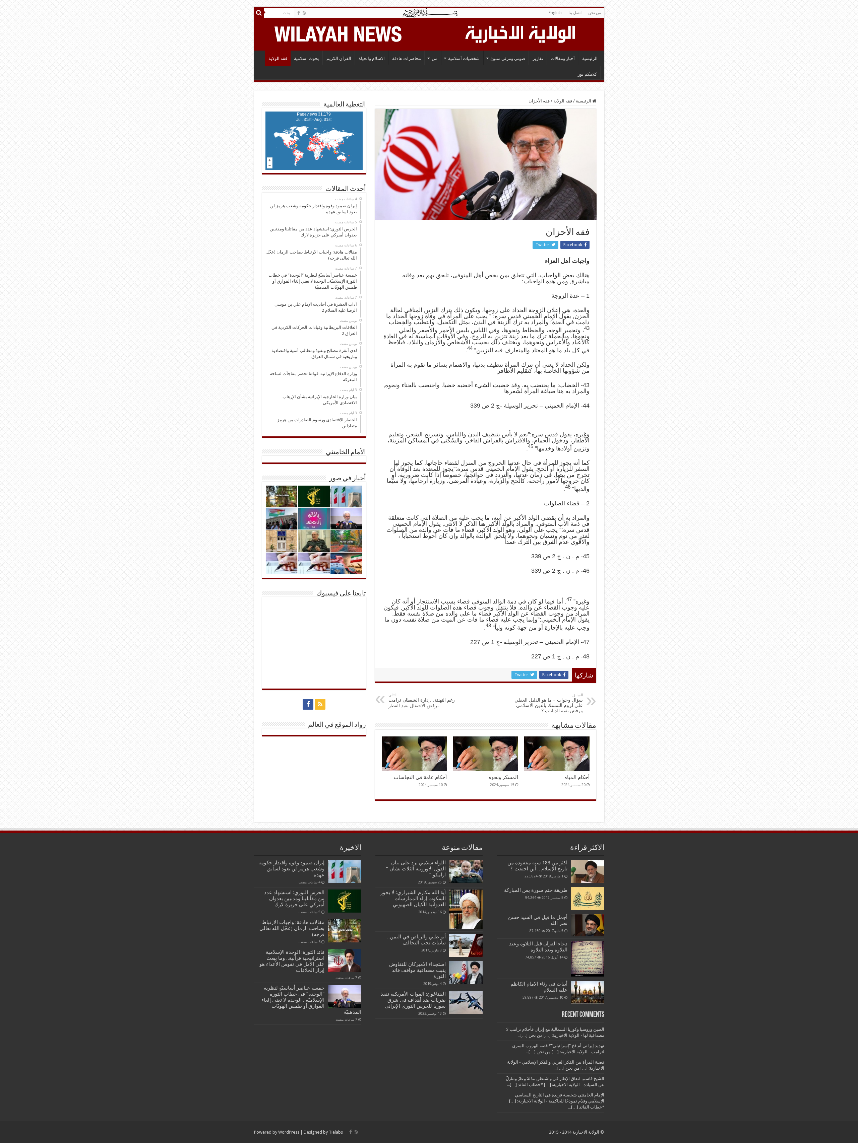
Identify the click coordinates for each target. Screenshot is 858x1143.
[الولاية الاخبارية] (520, 33)
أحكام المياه (577, 777)
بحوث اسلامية (306, 58)
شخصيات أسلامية (464, 58)
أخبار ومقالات (563, 58)
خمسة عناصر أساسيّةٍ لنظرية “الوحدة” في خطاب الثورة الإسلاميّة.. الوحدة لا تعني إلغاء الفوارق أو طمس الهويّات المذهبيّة (311, 1000)
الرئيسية (590, 58)
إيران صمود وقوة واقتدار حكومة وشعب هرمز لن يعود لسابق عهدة (291, 869)
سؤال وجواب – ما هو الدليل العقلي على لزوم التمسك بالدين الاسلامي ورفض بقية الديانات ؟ (548, 703)
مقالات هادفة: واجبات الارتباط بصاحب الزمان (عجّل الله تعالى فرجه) (291, 928)
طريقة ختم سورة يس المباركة (535, 890)
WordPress (288, 1132)
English (555, 12)
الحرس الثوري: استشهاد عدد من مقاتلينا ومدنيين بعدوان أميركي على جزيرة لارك (294, 898)
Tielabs (336, 1132)
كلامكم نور (587, 74)
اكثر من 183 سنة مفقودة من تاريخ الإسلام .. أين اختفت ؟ (537, 866)
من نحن (594, 12)
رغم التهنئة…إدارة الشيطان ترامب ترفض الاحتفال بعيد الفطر (421, 700)
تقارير (538, 58)
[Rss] (304, 13)
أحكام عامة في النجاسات (420, 777)
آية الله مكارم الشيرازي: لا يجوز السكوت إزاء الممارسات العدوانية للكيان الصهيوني (413, 898)
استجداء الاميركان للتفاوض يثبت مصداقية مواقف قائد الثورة (417, 970)
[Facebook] (299, 13)
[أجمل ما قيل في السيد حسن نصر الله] (587, 925)
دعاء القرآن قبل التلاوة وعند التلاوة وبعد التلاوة (538, 947)
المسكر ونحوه (503, 777)
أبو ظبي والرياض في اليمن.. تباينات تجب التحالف (416, 940)
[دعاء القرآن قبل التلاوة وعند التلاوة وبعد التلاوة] (587, 959)
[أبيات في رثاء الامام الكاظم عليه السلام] (587, 992)
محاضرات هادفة (406, 58)
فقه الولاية (277, 58)
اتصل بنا (574, 12)
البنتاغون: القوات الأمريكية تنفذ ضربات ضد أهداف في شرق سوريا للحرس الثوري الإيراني (413, 1000)
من (434, 58)
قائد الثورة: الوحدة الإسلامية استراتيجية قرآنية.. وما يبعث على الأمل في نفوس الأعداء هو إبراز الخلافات (291, 961)
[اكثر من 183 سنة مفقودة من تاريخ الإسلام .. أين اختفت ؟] (587, 871)
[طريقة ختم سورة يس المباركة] (587, 898)
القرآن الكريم (338, 58)
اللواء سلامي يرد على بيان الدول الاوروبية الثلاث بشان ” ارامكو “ (416, 869)
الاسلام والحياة (372, 58)
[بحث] (259, 13)
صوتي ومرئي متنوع (507, 58)
